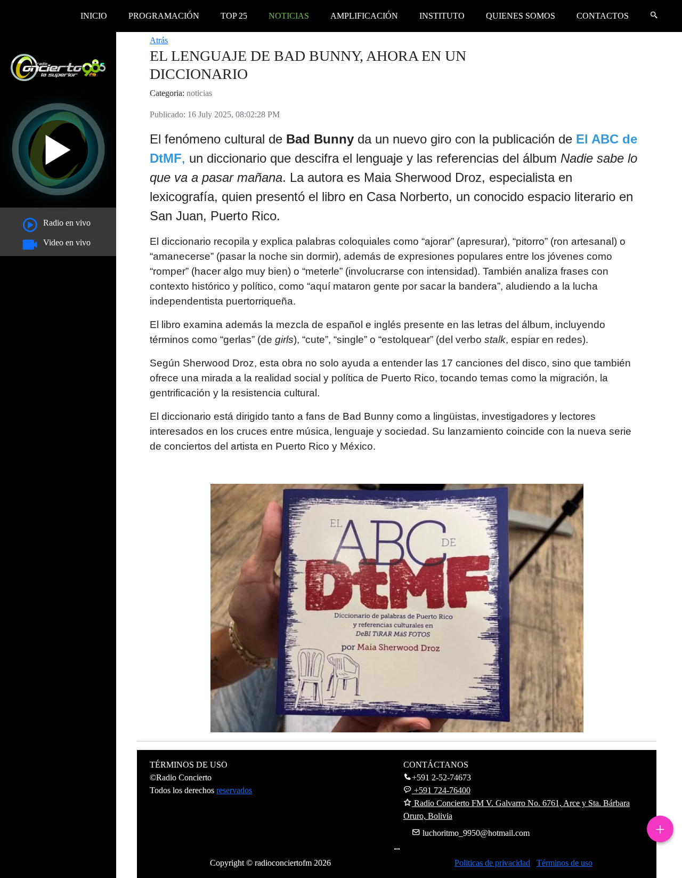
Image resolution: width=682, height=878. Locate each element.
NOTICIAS (289, 15)
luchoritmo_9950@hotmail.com (475, 832)
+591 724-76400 (441, 790)
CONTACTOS (603, 15)
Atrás (159, 40)
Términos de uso (564, 862)
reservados (234, 790)
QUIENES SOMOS (520, 15)
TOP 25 (234, 15)
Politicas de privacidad (492, 862)
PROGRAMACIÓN (163, 15)
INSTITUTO (442, 15)
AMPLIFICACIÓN (364, 15)
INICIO (93, 15)
